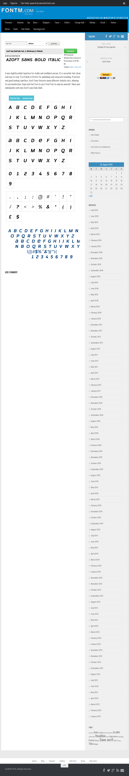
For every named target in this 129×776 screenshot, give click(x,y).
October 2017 (96, 336)
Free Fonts (95, 140)
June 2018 (95, 288)
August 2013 (95, 601)
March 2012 (95, 704)
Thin (91, 743)
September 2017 (97, 342)
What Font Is (95, 152)
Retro (97, 740)
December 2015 (96, 451)
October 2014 (96, 517)
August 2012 (95, 674)
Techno (113, 22)
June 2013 (95, 613)
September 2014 (97, 523)
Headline (100, 735)
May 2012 (94, 692)
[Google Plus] (114, 36)
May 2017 (94, 366)
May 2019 (94, 222)
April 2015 (94, 493)
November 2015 (96, 457)
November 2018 (96, 258)
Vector (7, 29)
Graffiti (116, 732)
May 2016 (94, 427)
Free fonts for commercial (100, 146)
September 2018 (97, 270)
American (91, 733)
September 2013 (97, 595)
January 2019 (96, 246)
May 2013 (94, 619)
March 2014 (95, 559)
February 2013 (96, 638)
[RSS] (118, 36)
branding (100, 732)
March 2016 (95, 439)
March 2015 (95, 499)
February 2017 (96, 384)
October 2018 (96, 264)
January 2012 (96, 716)
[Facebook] (106, 36)
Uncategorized (39, 29)
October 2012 (96, 662)
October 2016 (96, 409)
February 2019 (96, 240)
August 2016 (95, 421)
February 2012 (96, 710)
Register (14, 3)
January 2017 (96, 390)
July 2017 (94, 354)
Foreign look (79, 22)
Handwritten (92, 737)
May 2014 (94, 547)
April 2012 (94, 698)
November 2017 (96, 330)
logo (111, 736)
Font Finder (25, 29)
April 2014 (94, 553)
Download (70, 51)
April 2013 (94, 625)
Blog (42, 760)
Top (28, 22)
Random (20, 22)
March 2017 (95, 378)
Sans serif (78, 67)
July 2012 (94, 680)
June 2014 (95, 541)
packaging (121, 737)
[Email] (122, 36)
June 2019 (95, 216)
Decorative (110, 733)
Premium (8, 22)
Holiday (92, 22)
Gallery (62, 760)
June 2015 (95, 481)
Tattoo (119, 741)
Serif (116, 740)
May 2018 (94, 294)
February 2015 (96, 505)
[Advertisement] (106, 95)
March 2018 (95, 306)
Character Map (15, 98)
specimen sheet (27, 98)
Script (102, 22)
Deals (15, 29)
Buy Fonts (93, 760)
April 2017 (94, 372)
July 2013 (94, 607)
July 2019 (94, 210)
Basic (35, 22)
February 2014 (96, 565)
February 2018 (96, 312)
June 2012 (95, 686)
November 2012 (96, 656)
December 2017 (96, 324)
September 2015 (97, 469)
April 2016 (94, 433)
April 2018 (94, 300)
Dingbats (46, 22)
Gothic (67, 22)
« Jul (90, 195)
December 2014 (96, 511)
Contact (52, 760)
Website (40, 51)
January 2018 (96, 318)
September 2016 (97, 415)
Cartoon (105, 733)
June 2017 (94, 360)
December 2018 (96, 252)
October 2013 (96, 589)
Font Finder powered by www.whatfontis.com (38, 3)
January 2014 (96, 571)
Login (5, 3)
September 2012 (97, 668)
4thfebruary (31, 51)
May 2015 (94, 487)
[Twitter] (110, 36)
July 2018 (94, 282)
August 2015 (95, 475)
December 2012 (96, 650)
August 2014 (95, 529)
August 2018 (95, 276)
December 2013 (96, 577)
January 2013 (96, 644)
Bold (96, 732)
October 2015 (96, 463)
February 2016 (96, 445)
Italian (107, 737)
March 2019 (95, 234)
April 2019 (94, 228)
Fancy (57, 22)
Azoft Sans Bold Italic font (15, 51)
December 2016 (96, 396)
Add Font (73, 760)
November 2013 (96, 583)
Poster (92, 740)
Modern (115, 736)
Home (34, 760)
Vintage (95, 744)
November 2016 (96, 402)
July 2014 (94, 535)
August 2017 (95, 348)
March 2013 (95, 631)
